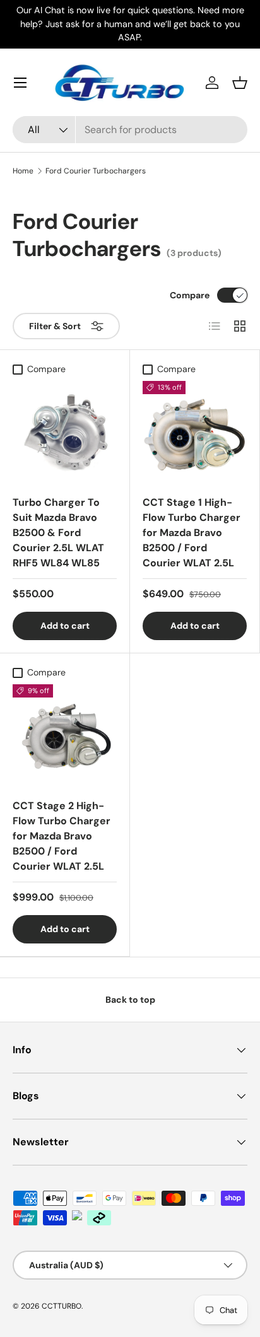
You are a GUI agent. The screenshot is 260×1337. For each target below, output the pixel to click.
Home (23, 171)
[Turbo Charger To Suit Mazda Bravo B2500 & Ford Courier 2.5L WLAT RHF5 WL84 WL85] (65, 433)
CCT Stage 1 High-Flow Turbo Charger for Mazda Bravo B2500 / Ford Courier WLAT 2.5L (191, 532)
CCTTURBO (61, 1306)
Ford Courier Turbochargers (95, 171)
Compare (190, 295)
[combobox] (130, 129)
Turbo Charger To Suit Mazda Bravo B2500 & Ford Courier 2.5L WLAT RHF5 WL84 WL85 (58, 532)
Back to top (130, 999)
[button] (240, 82)
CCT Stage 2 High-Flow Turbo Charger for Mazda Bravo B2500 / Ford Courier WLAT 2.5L (61, 836)
